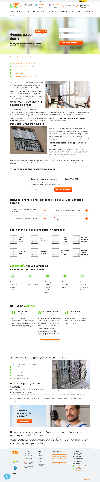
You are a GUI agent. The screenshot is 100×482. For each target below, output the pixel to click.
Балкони (41, 11)
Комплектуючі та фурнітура (42, 465)
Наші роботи (50, 1)
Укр (91, 1)
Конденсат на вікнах (56, 465)
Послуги (87, 11)
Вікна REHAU (52, 11)
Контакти (60, 1)
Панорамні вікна (28, 458)
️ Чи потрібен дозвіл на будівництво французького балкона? (68, 218)
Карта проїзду (77, 467)
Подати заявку (24, 421)
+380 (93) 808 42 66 (70, 5)
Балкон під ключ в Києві (29, 460)
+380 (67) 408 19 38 (78, 463)
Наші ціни (23, 1)
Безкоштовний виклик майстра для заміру (28, 6)
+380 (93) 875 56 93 (78, 460)
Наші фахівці (13, 444)
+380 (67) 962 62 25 (78, 461)
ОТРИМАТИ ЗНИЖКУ (70, 43)
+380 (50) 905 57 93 (78, 456)
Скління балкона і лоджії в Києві (29, 463)
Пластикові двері (30, 11)
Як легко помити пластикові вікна (59, 454)
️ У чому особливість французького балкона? (26, 218)
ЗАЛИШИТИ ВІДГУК (50, 341)
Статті (12, 15)
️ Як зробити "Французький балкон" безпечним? (68, 210)
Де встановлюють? (19, 70)
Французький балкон (29, 465)
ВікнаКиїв (12, 57)
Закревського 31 (83, 7)
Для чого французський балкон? (22, 66)
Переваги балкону (18, 73)
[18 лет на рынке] (14, 6)
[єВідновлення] (83, 1)
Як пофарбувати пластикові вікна (59, 456)
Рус (88, 1)
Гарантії (41, 1)
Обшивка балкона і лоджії (29, 467)
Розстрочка (32, 1)
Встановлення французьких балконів (24, 76)
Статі (40, 461)
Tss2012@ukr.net (78, 470)
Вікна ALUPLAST (76, 11)
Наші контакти (42, 463)
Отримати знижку (63, 190)
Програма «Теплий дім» (71, 1)
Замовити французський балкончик (23, 63)
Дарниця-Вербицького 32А (84, 6)
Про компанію (13, 1)
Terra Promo (87, 479)
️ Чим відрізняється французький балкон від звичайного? (24, 210)
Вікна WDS (64, 11)
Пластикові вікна (15, 11)
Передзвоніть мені (70, 6)
